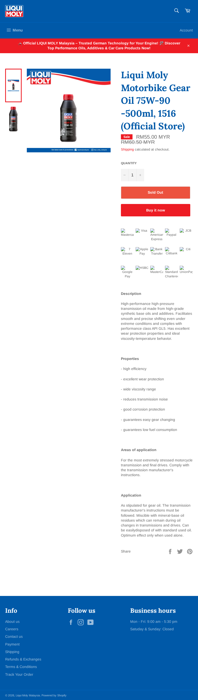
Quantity (129, 163)
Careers (11, 629)
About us (12, 621)
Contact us (14, 636)
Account (186, 30)
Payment (12, 644)
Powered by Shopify (54, 695)
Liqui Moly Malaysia (28, 695)
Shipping (127, 149)
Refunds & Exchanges (23, 659)
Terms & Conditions (21, 667)
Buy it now (155, 210)
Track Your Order (19, 674)
